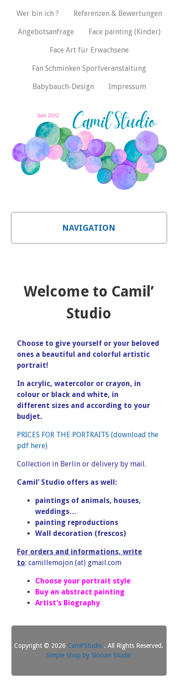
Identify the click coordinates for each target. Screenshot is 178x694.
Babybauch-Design (63, 86)
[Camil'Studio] (89, 186)
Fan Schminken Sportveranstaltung (89, 68)
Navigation (88, 228)
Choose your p (60, 581)
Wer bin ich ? (37, 13)
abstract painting (93, 592)
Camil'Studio (86, 645)
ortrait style (108, 581)
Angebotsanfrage (46, 31)
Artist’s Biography (67, 603)
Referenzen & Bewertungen (117, 13)
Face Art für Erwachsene (89, 50)
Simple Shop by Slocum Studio (88, 655)
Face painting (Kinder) (125, 31)
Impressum (127, 86)
